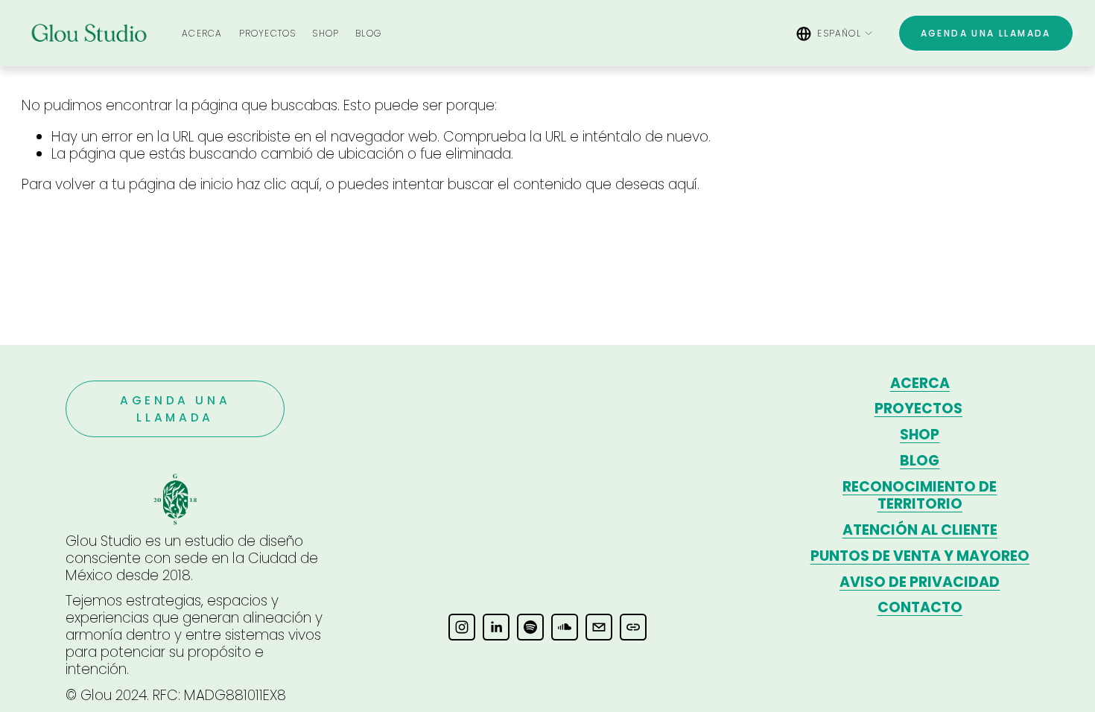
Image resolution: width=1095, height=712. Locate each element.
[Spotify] (530, 627)
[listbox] (834, 33)
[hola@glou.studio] (598, 627)
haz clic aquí (278, 184)
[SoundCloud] (564, 627)
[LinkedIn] (496, 627)
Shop (325, 33)
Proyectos (267, 33)
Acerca (202, 33)
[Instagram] (461, 627)
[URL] (633, 627)
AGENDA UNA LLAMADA (986, 33)
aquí (682, 184)
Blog (368, 33)
